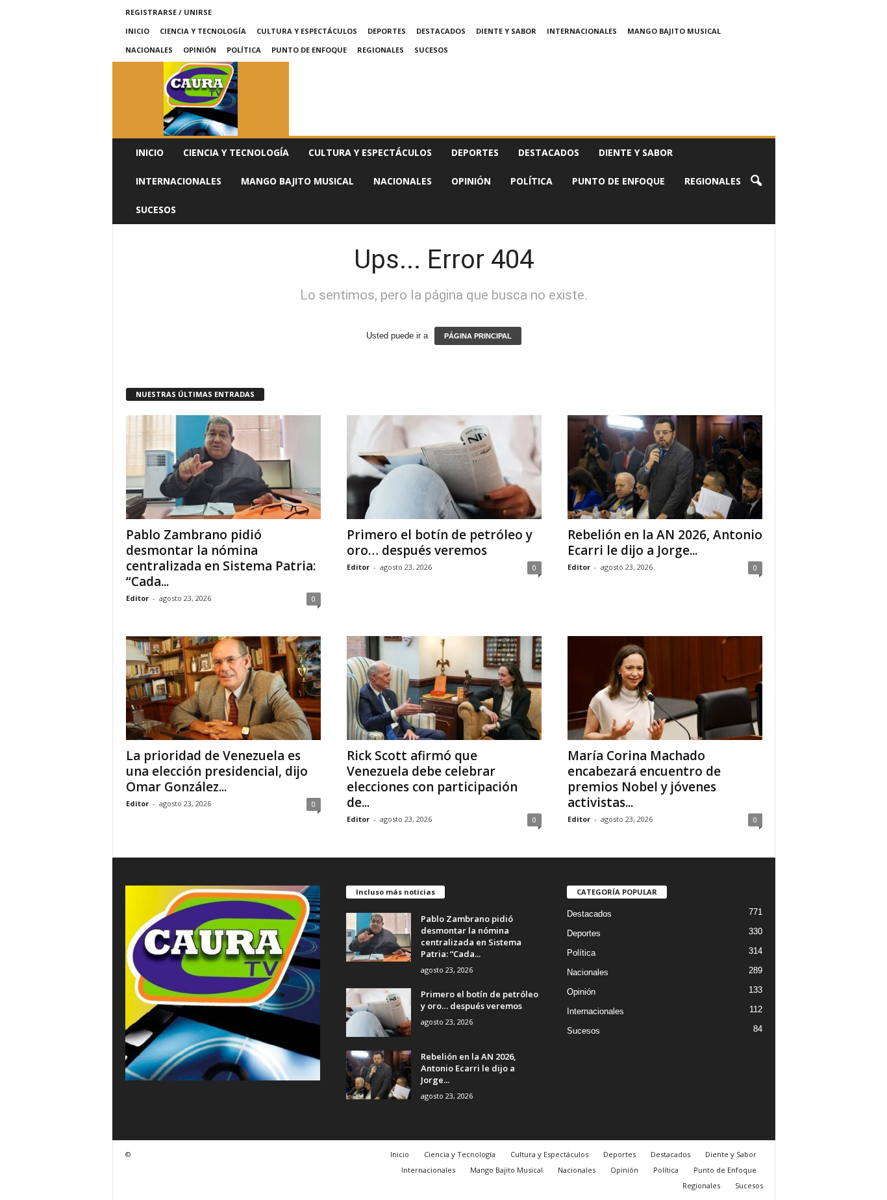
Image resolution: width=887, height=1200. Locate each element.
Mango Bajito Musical (674, 31)
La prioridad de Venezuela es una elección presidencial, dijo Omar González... (217, 771)
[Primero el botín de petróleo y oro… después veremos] (444, 467)
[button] (756, 181)
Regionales (380, 50)
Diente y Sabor (506, 31)
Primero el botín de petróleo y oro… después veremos (439, 542)
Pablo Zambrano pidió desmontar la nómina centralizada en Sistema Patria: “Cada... (221, 558)
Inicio (137, 31)
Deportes (387, 31)
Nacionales (149, 50)
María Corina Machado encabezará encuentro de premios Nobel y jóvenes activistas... (644, 779)
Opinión (199, 50)
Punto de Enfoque (309, 50)
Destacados (441, 31)
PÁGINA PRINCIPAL (478, 336)
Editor (137, 598)
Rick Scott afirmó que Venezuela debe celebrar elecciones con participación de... (432, 779)
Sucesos (431, 50)
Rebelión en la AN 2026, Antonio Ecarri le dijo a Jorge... (665, 542)
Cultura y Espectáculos (306, 31)
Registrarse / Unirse (168, 12)
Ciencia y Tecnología (203, 31)
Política (244, 50)
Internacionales (582, 31)
